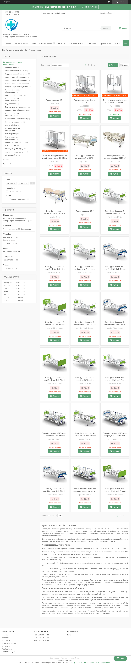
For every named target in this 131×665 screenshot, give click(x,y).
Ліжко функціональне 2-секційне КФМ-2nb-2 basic (115, 267)
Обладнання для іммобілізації (12, 114)
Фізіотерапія (10, 134)
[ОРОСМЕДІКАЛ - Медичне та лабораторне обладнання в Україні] (11, 25)
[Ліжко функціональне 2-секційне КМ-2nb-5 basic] (115, 306)
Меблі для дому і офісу (14, 149)
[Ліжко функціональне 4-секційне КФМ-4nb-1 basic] (85, 417)
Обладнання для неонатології (12, 99)
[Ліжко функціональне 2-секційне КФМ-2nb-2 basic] (115, 250)
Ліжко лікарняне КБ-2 (85, 211)
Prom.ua (78, 658)
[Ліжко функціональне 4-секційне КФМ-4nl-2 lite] (115, 361)
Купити (56, 116)
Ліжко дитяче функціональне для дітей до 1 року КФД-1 (115, 101)
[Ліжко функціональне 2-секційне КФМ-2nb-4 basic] (85, 306)
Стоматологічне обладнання (11, 138)
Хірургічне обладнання (14, 70)
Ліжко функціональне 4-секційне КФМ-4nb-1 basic (85, 434)
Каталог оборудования (42, 43)
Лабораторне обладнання (16, 83)
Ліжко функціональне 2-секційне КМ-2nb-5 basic (114, 323)
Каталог (9, 50)
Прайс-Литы (7, 649)
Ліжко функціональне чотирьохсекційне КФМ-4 (54, 212)
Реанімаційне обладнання (16, 110)
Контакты (60, 43)
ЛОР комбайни (11, 125)
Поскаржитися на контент (80, 662)
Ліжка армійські (11, 155)
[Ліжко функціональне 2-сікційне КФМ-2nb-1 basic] (85, 250)
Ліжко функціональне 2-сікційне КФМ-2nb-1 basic (84, 267)
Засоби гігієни (10, 145)
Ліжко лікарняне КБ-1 (54, 100)
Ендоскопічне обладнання (16, 119)
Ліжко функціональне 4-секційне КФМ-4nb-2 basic (54, 490)
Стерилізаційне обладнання (16, 86)
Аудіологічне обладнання (15, 152)
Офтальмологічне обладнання (12, 91)
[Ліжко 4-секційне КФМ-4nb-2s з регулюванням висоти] (115, 417)
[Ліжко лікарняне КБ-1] (55, 84)
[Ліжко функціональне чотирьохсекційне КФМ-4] (55, 195)
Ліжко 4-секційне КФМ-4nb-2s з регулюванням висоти (115, 434)
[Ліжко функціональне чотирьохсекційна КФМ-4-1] (115, 139)
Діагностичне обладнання (16, 80)
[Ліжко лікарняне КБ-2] (85, 195)
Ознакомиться (89, 6)
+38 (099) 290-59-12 (41, 635)
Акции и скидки (21, 43)
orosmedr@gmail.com (11, 251)
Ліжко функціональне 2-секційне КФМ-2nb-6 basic (54, 379)
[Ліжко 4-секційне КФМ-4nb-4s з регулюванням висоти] (85, 473)
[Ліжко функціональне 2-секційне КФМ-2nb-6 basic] (55, 361)
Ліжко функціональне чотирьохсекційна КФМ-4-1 (114, 156)
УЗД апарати (10, 104)
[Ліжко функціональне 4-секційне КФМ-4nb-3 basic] (115, 473)
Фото (117, 43)
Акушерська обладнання (15, 77)
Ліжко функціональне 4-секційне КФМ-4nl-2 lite (115, 379)
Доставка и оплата (77, 43)
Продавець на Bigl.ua (65, 660)
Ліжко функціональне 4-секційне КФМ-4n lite (84, 379)
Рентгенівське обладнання (16, 107)
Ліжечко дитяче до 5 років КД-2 (84, 101)
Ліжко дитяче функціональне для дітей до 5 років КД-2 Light (54, 156)
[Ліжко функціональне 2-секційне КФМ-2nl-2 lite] (55, 250)
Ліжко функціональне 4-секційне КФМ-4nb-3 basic (115, 490)
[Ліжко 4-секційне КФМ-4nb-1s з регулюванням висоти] (55, 417)
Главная (7, 43)
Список (125, 65)
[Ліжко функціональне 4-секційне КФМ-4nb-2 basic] (55, 473)
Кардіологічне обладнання (16, 74)
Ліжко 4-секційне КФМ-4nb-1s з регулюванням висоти (54, 434)
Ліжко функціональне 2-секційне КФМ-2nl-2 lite (55, 267)
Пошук (106, 28)
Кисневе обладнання (14, 95)
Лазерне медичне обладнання (12, 129)
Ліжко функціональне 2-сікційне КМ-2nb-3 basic (55, 323)
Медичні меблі (21, 50)
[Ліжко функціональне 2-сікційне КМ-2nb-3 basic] (55, 306)
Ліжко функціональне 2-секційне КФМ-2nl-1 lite (115, 212)
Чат (122, 658)
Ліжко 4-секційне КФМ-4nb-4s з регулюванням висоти (85, 490)
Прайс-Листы (105, 43)
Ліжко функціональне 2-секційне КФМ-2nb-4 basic (84, 323)
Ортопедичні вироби (14, 122)
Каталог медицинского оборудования (12, 63)
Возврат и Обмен (9, 643)
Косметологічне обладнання (17, 142)
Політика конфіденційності (101, 662)
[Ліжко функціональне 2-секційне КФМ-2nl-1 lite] (115, 195)
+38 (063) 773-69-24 (41, 640)
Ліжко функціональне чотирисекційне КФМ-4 (85, 156)
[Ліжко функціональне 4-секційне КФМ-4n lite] (85, 361)
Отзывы (92, 43)
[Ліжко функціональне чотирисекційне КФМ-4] (85, 139)
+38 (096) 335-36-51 (41, 637)
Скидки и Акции (8, 652)
